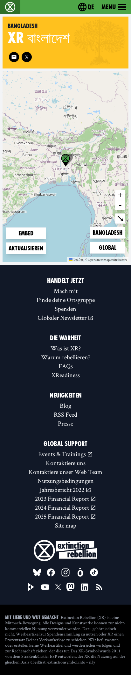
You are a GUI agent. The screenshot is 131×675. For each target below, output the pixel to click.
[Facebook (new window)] (51, 572)
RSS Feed (65, 414)
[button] (65, 160)
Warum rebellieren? (65, 357)
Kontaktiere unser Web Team (65, 472)
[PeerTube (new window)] (31, 587)
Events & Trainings (62, 454)
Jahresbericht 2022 (63, 489)
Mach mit (66, 291)
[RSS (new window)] (99, 587)
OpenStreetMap (99, 259)
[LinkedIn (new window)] (84, 587)
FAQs (66, 366)
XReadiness (65, 375)
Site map (65, 525)
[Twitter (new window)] (27, 57)
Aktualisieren (26, 248)
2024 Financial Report (62, 507)
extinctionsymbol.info (66, 662)
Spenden (65, 309)
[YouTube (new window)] (45, 587)
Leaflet (78, 259)
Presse (65, 423)
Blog (65, 405)
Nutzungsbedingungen (66, 481)
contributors (118, 259)
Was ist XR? (66, 348)
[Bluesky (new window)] (37, 572)
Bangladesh (107, 232)
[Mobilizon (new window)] (80, 572)
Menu (108, 7)
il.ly (92, 662)
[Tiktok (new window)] (94, 572)
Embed (25, 233)
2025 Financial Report (62, 516)
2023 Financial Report (62, 498)
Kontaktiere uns (66, 463)
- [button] (120, 205)
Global (109, 247)
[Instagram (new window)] (65, 572)
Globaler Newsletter (63, 317)
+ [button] (120, 194)
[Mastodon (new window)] (70, 587)
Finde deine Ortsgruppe (66, 300)
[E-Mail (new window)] (14, 57)
